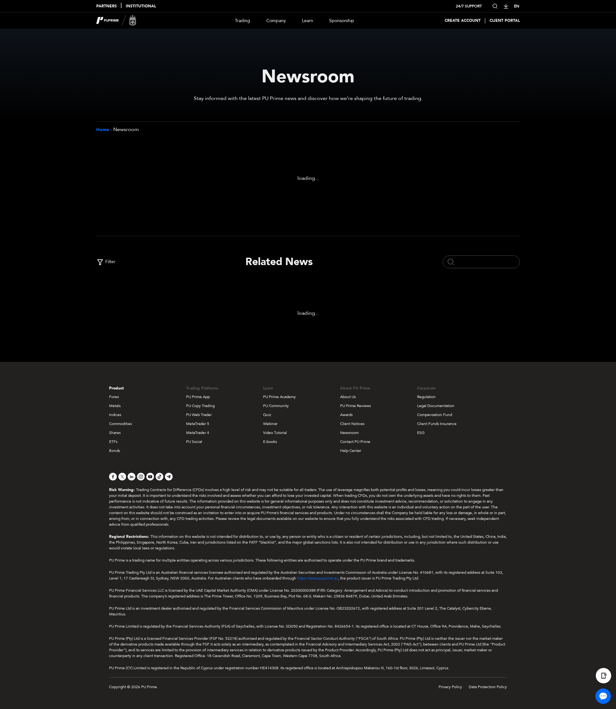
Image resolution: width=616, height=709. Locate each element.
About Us (348, 396)
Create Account (463, 20)
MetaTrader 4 (197, 432)
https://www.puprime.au (317, 578)
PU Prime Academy (279, 396)
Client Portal (505, 20)
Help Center (350, 450)
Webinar (270, 423)
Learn (307, 21)
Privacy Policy (450, 686)
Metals (115, 405)
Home (102, 130)
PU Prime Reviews (355, 405)
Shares (115, 432)
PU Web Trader (199, 414)
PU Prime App (198, 396)
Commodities (120, 423)
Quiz (267, 414)
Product (116, 388)
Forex (114, 396)
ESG (420, 432)
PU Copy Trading (200, 405)
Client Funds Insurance (437, 423)
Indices (115, 414)
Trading (242, 21)
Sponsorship (341, 21)
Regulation (426, 396)
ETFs (113, 441)
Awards (346, 414)
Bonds (114, 450)
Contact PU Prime (355, 441)
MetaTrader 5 (197, 423)
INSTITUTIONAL (141, 6)
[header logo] (116, 20)
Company (276, 21)
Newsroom (349, 432)
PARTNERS (106, 6)
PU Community (276, 405)
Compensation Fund (434, 414)
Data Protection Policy (488, 686)
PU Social (194, 441)
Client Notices (352, 423)
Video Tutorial (275, 432)
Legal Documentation (435, 405)
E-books (270, 441)
